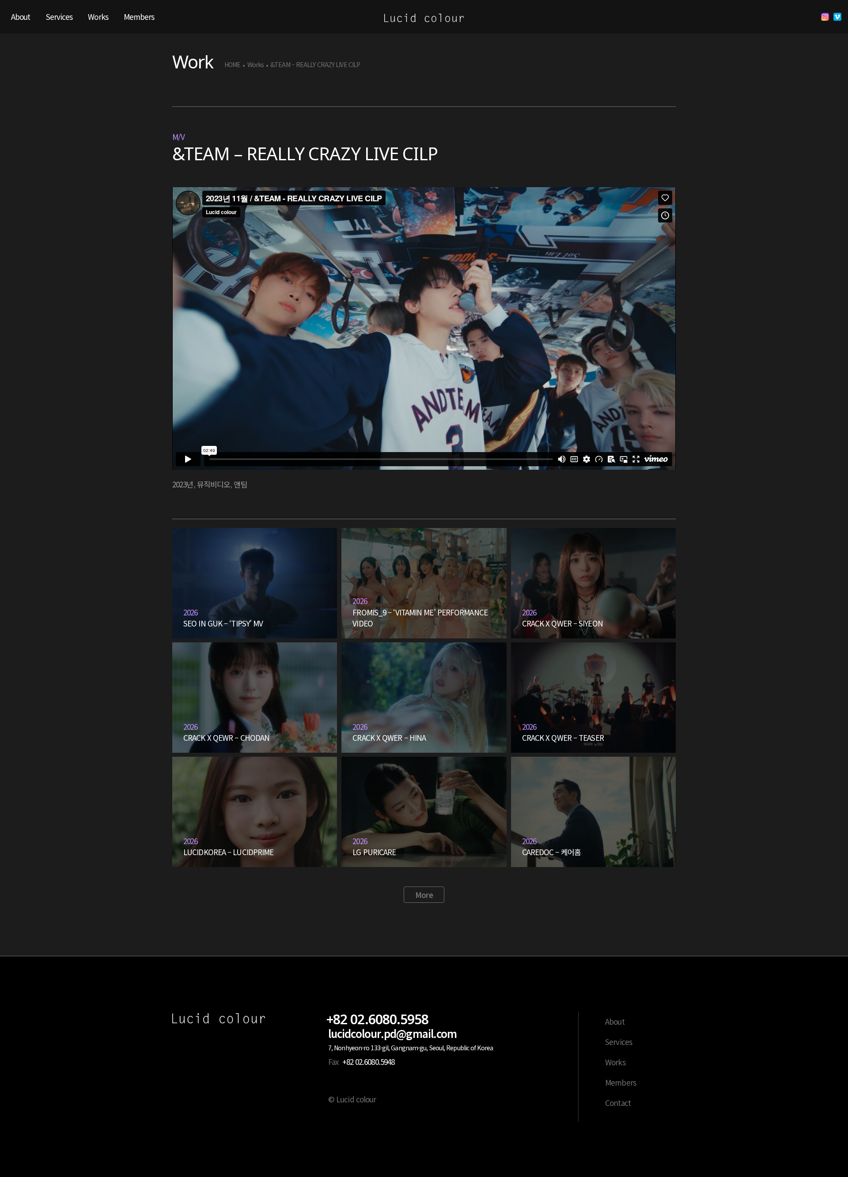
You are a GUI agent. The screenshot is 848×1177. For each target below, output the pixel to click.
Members (620, 1082)
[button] (424, 895)
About (615, 1021)
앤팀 (240, 484)
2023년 (182, 484)
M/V (178, 136)
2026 (190, 612)
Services (618, 1041)
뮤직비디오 (214, 484)
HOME (232, 64)
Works (255, 64)
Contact (618, 1102)
